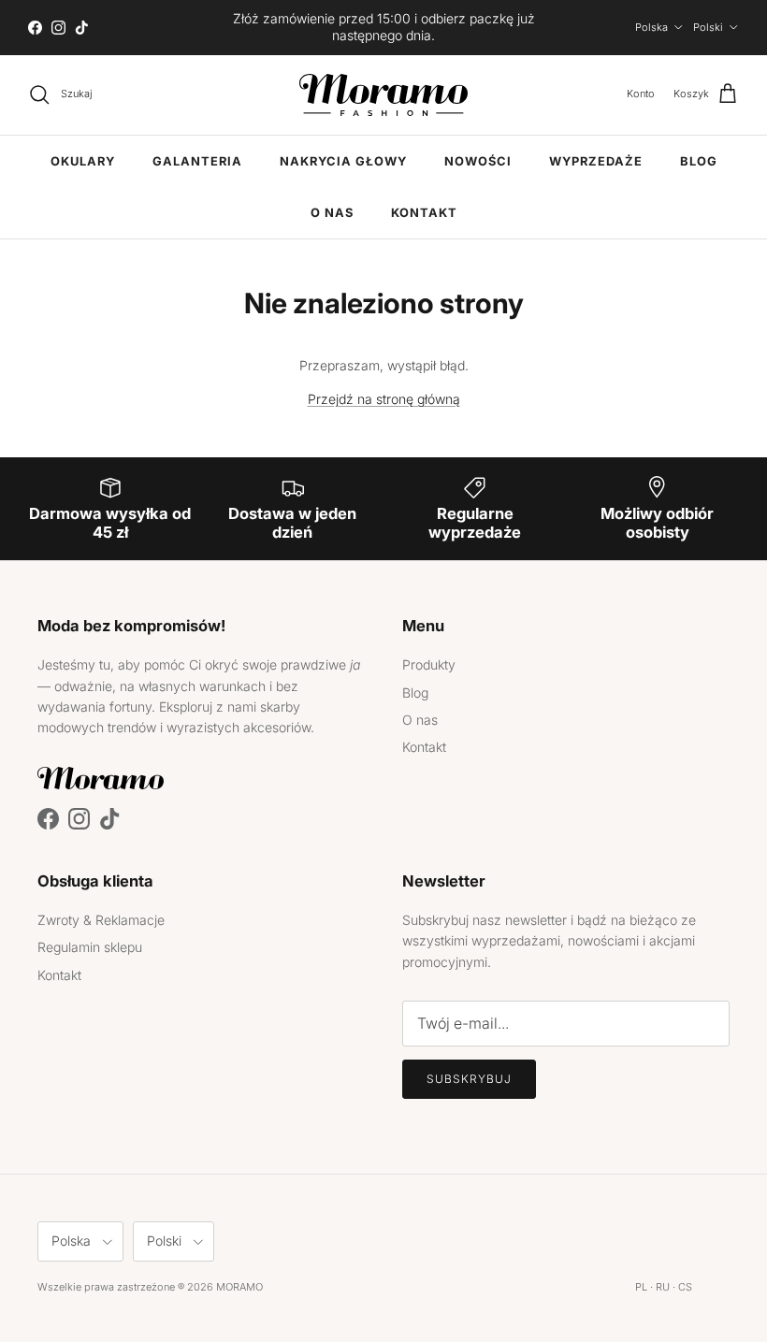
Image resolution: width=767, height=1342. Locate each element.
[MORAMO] (383, 95)
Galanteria (197, 161)
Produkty (429, 664)
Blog (698, 161)
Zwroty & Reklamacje (101, 920)
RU (663, 1286)
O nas (332, 213)
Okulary (83, 161)
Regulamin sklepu (89, 947)
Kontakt (424, 213)
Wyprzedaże (596, 161)
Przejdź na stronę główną (384, 399)
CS (685, 1286)
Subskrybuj (469, 1079)
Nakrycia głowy (343, 161)
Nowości (478, 161)
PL (641, 1286)
